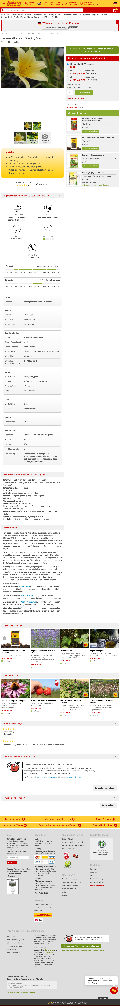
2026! (8, 15)
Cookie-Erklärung (96, 879)
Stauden (104, 15)
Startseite (5, 34)
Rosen (87, 15)
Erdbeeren (58, 15)
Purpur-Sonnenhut (28, 602)
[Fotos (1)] (20, 138)
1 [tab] (31, 119)
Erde (42, 17)
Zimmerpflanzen (33, 17)
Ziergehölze (95, 15)
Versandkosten (72, 107)
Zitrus (75, 15)
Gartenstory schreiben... (105, 788)
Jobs (64, 892)
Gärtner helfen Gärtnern (15, 943)
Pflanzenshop (14, 34)
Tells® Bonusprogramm (15, 940)
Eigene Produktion (69, 849)
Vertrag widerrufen (97, 885)
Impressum (94, 869)
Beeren (50, 15)
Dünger (47, 17)
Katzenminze (24, 586)
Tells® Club (11, 936)
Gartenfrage (51, 952)
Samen (23, 17)
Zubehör (55, 17)
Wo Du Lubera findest (70, 885)
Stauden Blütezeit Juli (52, 34)
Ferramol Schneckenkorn (93, 155)
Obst (45, 15)
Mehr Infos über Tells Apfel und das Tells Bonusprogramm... (83, 951)
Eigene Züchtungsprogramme (73, 845)
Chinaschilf (25, 608)
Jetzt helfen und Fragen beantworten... (21, 992)
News (3, 15)
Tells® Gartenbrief (13, 953)
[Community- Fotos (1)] (32, 138)
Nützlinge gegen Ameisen (93, 172)
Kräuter (81, 15)
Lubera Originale (17, 15)
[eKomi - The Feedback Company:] (102, 844)
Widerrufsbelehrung (97, 882)
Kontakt (65, 895)
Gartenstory (49, 950)
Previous (4, 638)
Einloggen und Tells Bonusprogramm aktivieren (81, 946)
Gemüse (17, 17)
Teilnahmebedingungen (74, 777)
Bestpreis (28, 15)
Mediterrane (67, 15)
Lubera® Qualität (68, 839)
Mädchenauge (27, 595)
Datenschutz (94, 872)
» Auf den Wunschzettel (75, 98)
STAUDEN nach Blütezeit (35, 34)
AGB (92, 876)
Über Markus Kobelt (69, 879)
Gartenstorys (12, 949)
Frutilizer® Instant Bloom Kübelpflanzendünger (92, 119)
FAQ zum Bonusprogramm (47, 777)
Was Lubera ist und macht (71, 882)
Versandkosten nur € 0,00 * (44, 905)
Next (115, 638)
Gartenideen (37, 15)
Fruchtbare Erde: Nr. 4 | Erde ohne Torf (98, 137)
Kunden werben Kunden (15, 946)
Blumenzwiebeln (7, 17)
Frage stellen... (108, 805)
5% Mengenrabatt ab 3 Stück (72, 842)
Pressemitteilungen (69, 889)
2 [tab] (34, 119)
